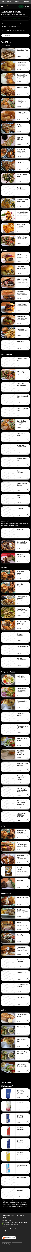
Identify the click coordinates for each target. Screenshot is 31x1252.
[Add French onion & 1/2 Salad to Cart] (27, 732)
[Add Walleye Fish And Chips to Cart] (27, 627)
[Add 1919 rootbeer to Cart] (27, 1183)
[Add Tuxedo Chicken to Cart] (27, 652)
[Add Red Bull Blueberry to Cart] (27, 1146)
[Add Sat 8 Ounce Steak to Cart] (27, 502)
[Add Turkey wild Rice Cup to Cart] (27, 719)
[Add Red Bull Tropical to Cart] (27, 1158)
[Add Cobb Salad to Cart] (27, 682)
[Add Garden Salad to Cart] (27, 694)
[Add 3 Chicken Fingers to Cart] (27, 577)
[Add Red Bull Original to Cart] (27, 1121)
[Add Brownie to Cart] (27, 535)
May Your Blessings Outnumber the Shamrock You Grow (10, 2)
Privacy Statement (17, 1242)
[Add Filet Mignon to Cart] (27, 665)
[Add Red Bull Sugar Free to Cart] (27, 1171)
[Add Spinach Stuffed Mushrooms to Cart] (27, 205)
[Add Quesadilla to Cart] (27, 168)
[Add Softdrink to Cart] (27, 1096)
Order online (13, 1228)
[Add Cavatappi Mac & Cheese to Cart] (27, 602)
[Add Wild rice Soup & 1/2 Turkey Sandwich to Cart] (27, 807)
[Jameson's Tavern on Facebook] (3, 1231)
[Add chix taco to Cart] (27, 514)
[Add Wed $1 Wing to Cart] (27, 452)
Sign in (27, 6)
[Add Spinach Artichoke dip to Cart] (27, 193)
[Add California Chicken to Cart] (27, 966)
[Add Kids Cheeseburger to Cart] (27, 849)
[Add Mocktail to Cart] (27, 1109)
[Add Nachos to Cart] (27, 106)
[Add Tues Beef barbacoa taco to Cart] (27, 389)
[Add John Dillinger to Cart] (27, 285)
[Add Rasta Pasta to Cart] (27, 615)
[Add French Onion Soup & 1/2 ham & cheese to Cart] (27, 794)
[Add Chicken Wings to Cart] (27, 81)
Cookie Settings (6, 1243)
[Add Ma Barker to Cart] (27, 297)
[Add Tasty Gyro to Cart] (27, 941)
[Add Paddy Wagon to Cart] (27, 310)
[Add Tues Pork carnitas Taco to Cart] (27, 377)
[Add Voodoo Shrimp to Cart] (27, 218)
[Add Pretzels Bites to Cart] (27, 156)
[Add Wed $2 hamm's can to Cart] (27, 464)
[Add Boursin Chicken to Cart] (27, 640)
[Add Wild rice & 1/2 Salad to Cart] (27, 744)
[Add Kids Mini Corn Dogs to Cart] (27, 861)
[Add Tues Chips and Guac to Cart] (27, 414)
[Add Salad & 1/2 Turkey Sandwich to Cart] (27, 757)
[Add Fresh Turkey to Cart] (27, 978)
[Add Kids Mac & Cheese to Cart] (27, 874)
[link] (14, 30)
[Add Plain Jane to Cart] (27, 335)
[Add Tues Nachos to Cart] (27, 427)
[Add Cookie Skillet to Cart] (27, 548)
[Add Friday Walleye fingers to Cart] (27, 489)
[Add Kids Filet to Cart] (27, 886)
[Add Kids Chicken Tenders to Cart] (27, 836)
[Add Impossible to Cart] (27, 322)
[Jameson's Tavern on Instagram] (5, 1231)
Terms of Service (6, 1242)
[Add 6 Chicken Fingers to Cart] (27, 590)
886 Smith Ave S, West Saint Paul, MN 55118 (14, 1222)
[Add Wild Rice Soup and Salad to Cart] (27, 1058)
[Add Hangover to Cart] (27, 347)
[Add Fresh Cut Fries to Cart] (27, 93)
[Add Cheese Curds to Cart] (27, 68)
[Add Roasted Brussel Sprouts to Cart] (27, 181)
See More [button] (26, 1)
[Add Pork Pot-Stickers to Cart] (27, 143)
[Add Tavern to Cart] (27, 260)
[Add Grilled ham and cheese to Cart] (27, 991)
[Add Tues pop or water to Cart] (27, 439)
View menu (5, 1228)
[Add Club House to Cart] (27, 916)
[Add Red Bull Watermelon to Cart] (27, 1134)
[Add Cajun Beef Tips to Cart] (27, 56)
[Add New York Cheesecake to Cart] (27, 560)
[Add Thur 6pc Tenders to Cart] (27, 477)
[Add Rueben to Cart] (27, 928)
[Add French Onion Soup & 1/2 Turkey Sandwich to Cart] (27, 782)
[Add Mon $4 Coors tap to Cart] (27, 364)
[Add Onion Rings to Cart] (27, 118)
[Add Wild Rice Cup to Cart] (27, 1033)
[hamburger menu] (2, 6)
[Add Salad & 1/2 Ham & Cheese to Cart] (27, 769)
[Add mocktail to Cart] (27, 1196)
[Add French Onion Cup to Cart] (27, 707)
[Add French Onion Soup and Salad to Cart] (27, 1070)
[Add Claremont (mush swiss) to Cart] (27, 272)
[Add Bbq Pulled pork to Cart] (27, 903)
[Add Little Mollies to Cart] (27, 953)
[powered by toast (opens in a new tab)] (9, 1238)
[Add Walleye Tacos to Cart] (27, 243)
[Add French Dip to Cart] (27, 1003)
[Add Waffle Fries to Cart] (27, 230)
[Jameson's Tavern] (7, 6)
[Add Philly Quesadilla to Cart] (27, 131)
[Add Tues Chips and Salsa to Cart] (27, 402)
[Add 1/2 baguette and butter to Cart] (27, 1020)
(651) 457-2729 (6, 1220)
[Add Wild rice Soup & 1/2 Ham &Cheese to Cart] (27, 819)
